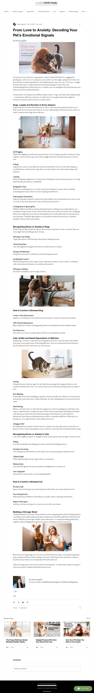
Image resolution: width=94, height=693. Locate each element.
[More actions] (80, 24)
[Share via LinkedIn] (23, 602)
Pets (54, 11)
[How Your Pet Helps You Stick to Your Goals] (77, 629)
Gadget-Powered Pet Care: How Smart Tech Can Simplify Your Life (46, 641)
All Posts (6, 11)
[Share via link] (27, 602)
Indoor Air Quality (17, 11)
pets (15, 591)
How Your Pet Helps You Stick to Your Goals (75, 641)
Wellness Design (73, 11)
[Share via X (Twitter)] (18, 602)
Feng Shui (62, 11)
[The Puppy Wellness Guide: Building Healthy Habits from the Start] (17, 629)
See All (88, 618)
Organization (30, 11)
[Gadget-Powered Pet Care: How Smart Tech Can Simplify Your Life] (47, 629)
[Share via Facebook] (14, 602)
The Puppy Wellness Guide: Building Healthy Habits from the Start (17, 641)
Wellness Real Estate (44, 11)
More (83, 11)
